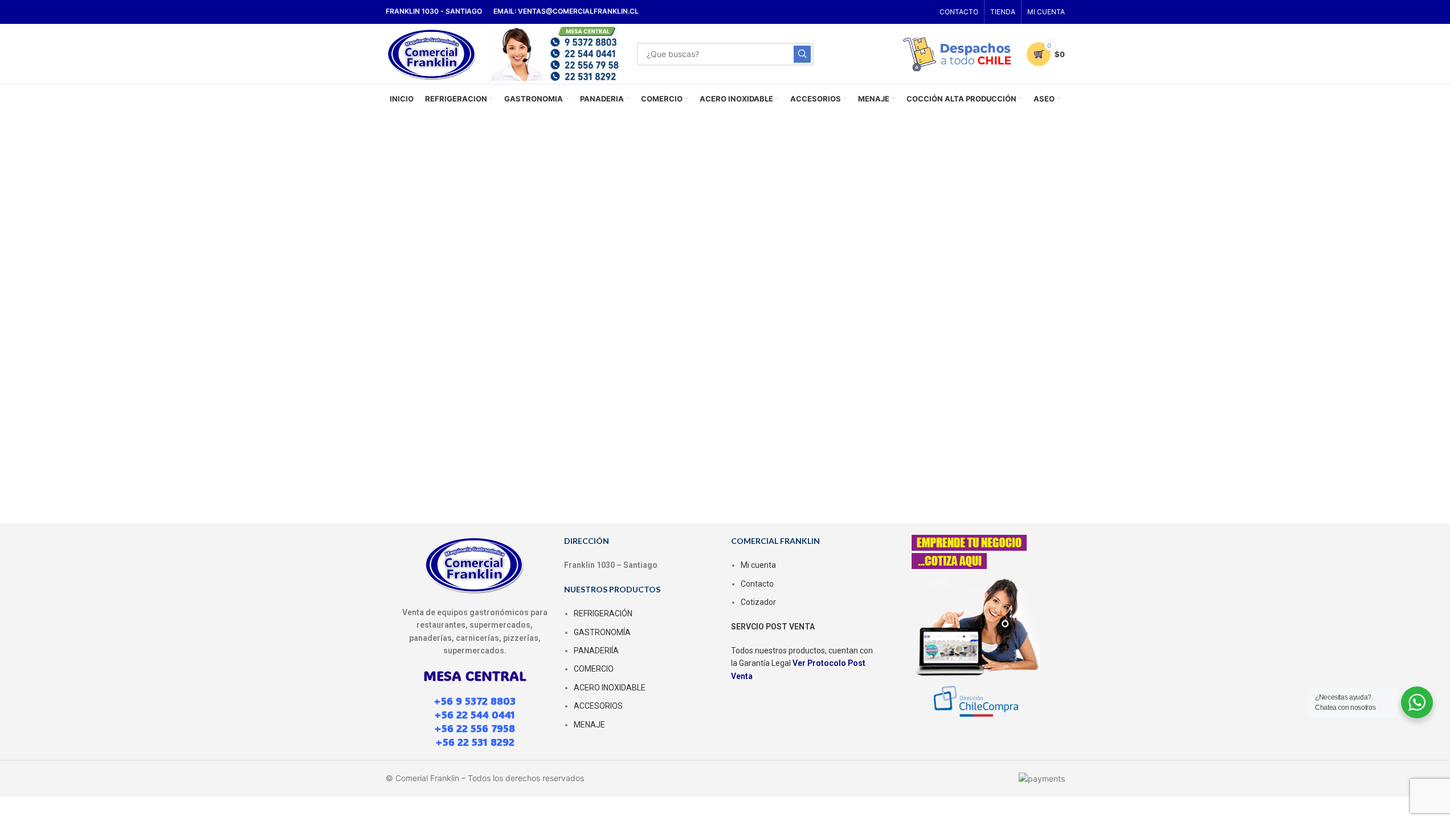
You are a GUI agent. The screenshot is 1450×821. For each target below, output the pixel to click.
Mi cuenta (758, 565)
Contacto (757, 583)
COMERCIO (594, 668)
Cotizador (758, 602)
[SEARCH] (802, 54)
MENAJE (589, 724)
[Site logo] (432, 53)
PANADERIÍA (596, 650)
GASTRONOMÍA (602, 632)
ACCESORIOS (598, 705)
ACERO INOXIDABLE (610, 687)
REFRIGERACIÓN (603, 613)
